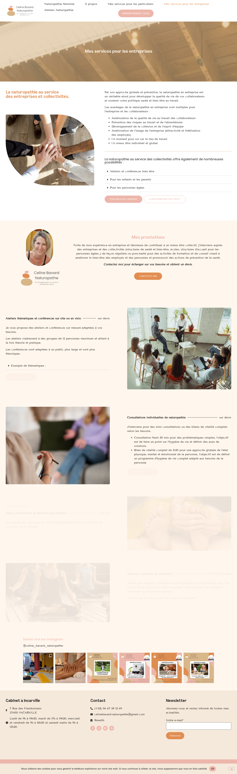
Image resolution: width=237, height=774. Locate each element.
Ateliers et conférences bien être (132, 171)
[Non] (231, 768)
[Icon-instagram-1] (99, 728)
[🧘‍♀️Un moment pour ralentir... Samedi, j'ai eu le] (38, 668)
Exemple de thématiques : (28, 365)
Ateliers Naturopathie (58, 10)
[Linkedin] (105, 728)
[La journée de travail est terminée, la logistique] (166, 668)
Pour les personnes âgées (127, 187)
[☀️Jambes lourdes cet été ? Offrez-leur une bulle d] (70, 668)
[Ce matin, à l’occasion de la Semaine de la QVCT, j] (199, 668)
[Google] (111, 728)
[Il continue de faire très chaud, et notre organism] (102, 668)
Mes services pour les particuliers (130, 4)
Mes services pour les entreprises (186, 4)
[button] (168, 171)
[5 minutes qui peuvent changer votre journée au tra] (134, 668)
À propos (91, 4)
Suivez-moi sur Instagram (43, 639)
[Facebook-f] (92, 728)
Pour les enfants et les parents (130, 179)
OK (212, 768)
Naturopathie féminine (59, 4)
